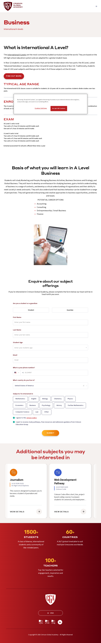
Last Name (17, 330)
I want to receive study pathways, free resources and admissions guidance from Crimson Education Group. (48, 423)
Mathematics (20, 399)
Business (33, 405)
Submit (50, 433)
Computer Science (22, 412)
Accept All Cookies (58, 109)
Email (15, 355)
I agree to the (26, 418)
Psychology (46, 405)
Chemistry (58, 399)
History (59, 405)
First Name (17, 317)
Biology (45, 399)
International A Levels (16, 54)
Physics (70, 399)
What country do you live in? (24, 380)
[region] (50, 104)
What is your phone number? (24, 367)
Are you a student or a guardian (25, 303)
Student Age (18, 342)
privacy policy (32, 418)
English (33, 399)
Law (36, 412)
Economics (19, 405)
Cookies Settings (41, 108)
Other (46, 412)
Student (31, 310)
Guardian (70, 310)
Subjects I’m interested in (23, 394)
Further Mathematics (75, 405)
